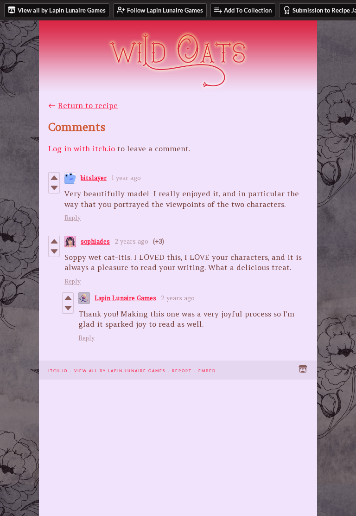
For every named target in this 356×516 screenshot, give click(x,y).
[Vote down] (54, 188)
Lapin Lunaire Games (125, 298)
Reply (72, 218)
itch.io (58, 370)
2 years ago (131, 241)
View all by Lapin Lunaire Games (119, 370)
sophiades (95, 241)
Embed (207, 370)
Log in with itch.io (81, 148)
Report (182, 370)
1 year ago (126, 178)
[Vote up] (54, 178)
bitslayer (94, 178)
